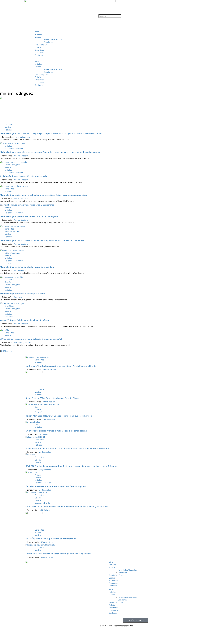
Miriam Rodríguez (12, 165)
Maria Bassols (49, 419)
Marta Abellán (49, 402)
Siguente (8, 351)
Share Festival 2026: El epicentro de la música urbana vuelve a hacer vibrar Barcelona (67, 448)
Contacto (39, 55)
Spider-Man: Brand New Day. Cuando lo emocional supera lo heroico (59, 415)
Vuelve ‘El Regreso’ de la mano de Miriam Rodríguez (24, 320)
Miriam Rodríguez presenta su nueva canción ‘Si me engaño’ (29, 216)
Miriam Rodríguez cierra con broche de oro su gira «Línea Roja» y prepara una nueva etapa (43, 195)
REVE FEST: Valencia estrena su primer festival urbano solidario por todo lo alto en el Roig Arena (72, 466)
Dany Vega (18, 297)
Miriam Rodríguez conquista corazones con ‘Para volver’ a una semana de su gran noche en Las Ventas (50, 152)
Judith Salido (44, 510)
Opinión (38, 47)
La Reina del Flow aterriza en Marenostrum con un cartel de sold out (58, 553)
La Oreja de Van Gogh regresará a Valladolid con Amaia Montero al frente (61, 366)
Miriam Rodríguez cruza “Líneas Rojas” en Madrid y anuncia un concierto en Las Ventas (42, 240)
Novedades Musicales (53, 40)
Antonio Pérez (20, 271)
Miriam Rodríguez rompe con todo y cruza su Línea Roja (27, 267)
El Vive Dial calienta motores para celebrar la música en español (31, 339)
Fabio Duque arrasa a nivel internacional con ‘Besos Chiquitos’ (56, 486)
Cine (36, 407)
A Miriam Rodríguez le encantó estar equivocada (23, 176)
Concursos (39, 53)
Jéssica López (47, 542)
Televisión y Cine (41, 45)
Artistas (38, 475)
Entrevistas (39, 50)
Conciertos (48, 42)
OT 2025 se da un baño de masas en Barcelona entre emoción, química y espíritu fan (67, 506)
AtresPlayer (9, 306)
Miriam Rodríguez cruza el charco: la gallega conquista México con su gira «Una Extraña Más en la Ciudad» (51, 133)
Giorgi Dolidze (45, 470)
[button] (98, 59)
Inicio (37, 32)
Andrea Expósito (23, 137)
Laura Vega (43, 434)
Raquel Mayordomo (22, 342)
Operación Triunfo (42, 503)
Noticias (38, 34)
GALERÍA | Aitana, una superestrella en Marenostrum (51, 538)
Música (38, 37)
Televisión (9, 317)
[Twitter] (34, 595)
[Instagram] (28, 595)
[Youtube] (40, 595)
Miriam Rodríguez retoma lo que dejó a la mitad (22, 293)
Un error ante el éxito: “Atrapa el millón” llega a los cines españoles (57, 430)
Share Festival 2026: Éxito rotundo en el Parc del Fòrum (52, 398)
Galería (8, 282)
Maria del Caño (49, 370)
